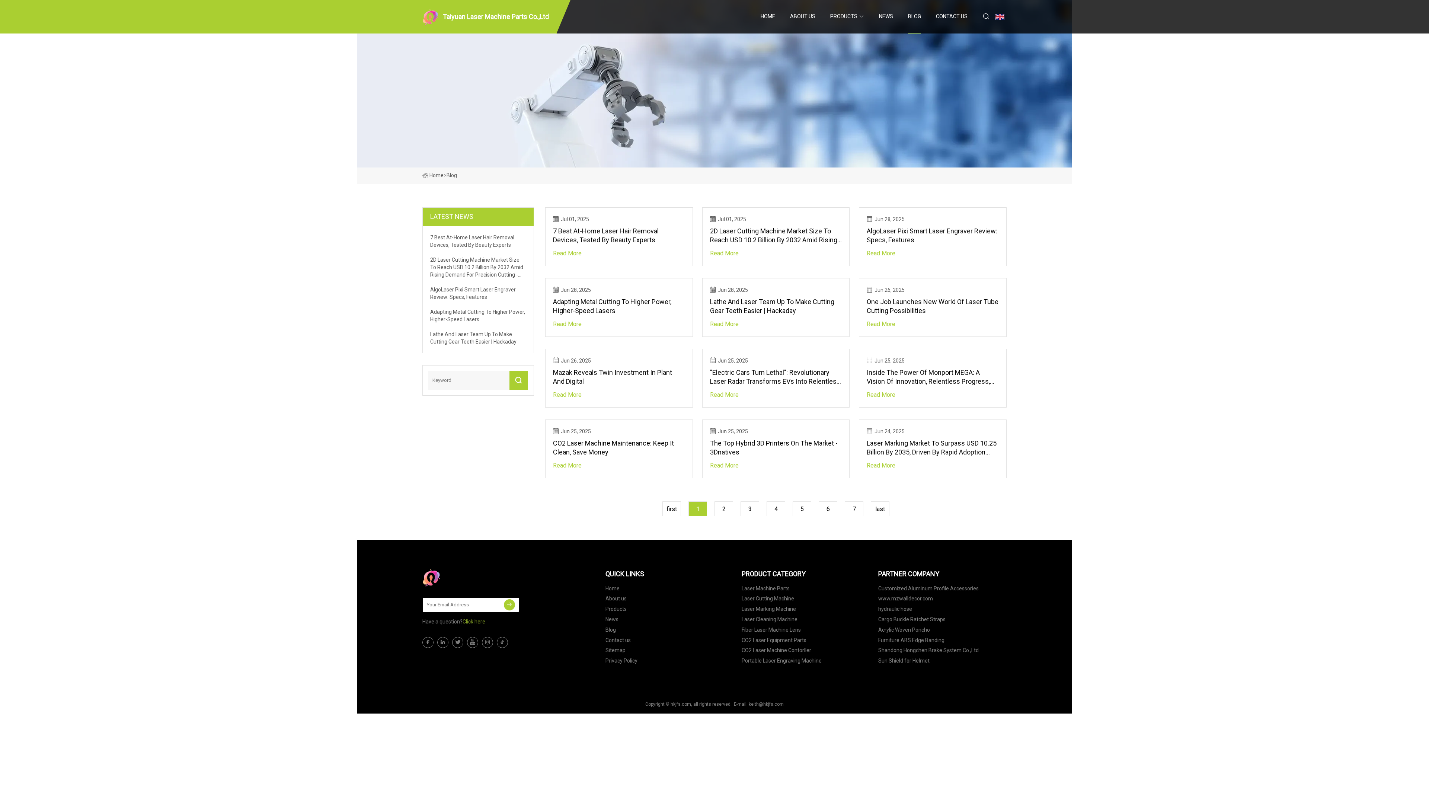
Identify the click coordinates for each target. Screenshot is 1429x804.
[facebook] (428, 642)
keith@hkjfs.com (766, 704)
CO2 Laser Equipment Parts (774, 640)
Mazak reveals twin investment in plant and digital (612, 376)
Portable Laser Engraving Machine (782, 661)
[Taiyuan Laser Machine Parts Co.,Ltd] (459, 577)
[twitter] (457, 642)
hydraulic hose (895, 609)
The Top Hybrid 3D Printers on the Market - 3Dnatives (774, 447)
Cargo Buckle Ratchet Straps (912, 619)
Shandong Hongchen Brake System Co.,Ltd (928, 650)
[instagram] (487, 642)
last (880, 509)
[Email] (509, 604)
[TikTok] (502, 642)
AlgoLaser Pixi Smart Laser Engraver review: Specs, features (932, 235)
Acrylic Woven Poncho (904, 630)
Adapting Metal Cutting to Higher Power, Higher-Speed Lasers (612, 306)
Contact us (952, 16)
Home (768, 16)
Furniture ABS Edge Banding (911, 640)
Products (843, 16)
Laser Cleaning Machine (769, 619)
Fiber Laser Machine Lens (771, 630)
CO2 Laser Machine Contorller (776, 650)
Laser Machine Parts (766, 588)
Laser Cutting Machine (768, 599)
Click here (474, 622)
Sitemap (615, 650)
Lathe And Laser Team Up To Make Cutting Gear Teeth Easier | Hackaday (772, 306)
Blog (914, 16)
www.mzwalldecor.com (905, 599)
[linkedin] (442, 642)
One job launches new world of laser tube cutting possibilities (932, 306)
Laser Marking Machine (769, 609)
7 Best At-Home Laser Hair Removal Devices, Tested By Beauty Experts (606, 235)
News (886, 16)
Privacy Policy (621, 661)
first (671, 509)
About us (802, 16)
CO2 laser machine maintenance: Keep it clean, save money (613, 447)
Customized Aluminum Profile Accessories (928, 588)
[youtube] (472, 642)
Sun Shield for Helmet (904, 661)
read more (567, 253)
